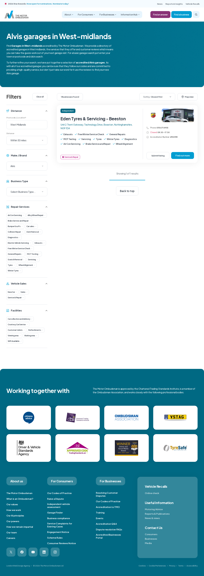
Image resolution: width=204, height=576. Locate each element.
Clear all (40, 96)
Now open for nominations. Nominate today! (48, 4)
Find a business (181, 14)
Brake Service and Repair (18, 221)
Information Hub (129, 14)
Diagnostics (13, 237)
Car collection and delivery (19, 319)
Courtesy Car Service (17, 324)
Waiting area (29, 335)
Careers (10, 537)
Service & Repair (15, 297)
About (68, 14)
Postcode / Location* (16, 117)
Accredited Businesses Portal (108, 536)
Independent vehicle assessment (58, 505)
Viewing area (13, 335)
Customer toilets (15, 330)
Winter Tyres (13, 271)
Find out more (182, 155)
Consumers (151, 534)
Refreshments (34, 330)
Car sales (30, 226)
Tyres (10, 265)
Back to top (127, 191)
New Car (11, 292)
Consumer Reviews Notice (61, 543)
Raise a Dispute (55, 498)
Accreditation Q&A (106, 523)
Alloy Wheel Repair (35, 215)
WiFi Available (13, 341)
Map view (189, 97)
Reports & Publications (157, 513)
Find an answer (160, 14)
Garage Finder (55, 512)
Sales (23, 292)
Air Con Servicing (15, 215)
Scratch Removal (15, 259)
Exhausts (38, 243)
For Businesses (106, 14)
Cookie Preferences (157, 566)
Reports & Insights (174, 4)
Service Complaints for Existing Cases (59, 525)
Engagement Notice (58, 532)
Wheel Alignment (26, 265)
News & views (152, 518)
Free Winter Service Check (19, 248)
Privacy (172, 566)
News (159, 4)
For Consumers (85, 14)
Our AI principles (15, 515)
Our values (12, 504)
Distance (10, 133)
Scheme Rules (54, 537)
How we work (13, 510)
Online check (152, 493)
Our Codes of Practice (59, 493)
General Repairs (14, 254)
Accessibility (192, 566)
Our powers (12, 521)
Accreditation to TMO (108, 507)
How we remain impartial (19, 526)
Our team (11, 532)
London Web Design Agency (18, 566)
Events (99, 518)
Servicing (32, 259)
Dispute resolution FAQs (109, 529)
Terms (181, 566)
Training (100, 512)
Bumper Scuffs (14, 226)
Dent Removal (33, 232)
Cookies (142, 566)
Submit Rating (158, 155)
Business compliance (58, 518)
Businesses (151, 538)
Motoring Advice (154, 509)
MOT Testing (32, 254)
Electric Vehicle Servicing (18, 243)
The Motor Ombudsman (19, 493)
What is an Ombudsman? (19, 498)
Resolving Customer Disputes (107, 494)
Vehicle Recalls (193, 4)
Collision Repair (14, 232)
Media (148, 543)
